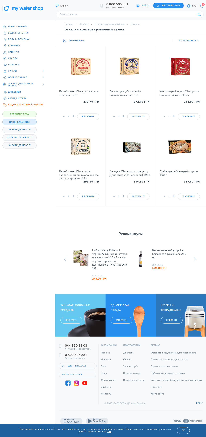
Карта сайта (157, 394)
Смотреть (71, 320)
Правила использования (164, 366)
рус (194, 6)
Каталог (84, 24)
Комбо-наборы (17, 27)
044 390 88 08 (76, 345)
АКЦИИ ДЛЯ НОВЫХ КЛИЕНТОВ (25, 105)
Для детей (14, 92)
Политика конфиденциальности (169, 360)
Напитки (13, 52)
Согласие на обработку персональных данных (176, 380)
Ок (183, 430)
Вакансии (106, 387)
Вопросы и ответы (133, 380)
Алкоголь (14, 46)
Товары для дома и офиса (109, 24)
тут (109, 431)
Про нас (105, 353)
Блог (103, 366)
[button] (65, 259)
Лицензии (156, 387)
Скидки (13, 58)
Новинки (14, 65)
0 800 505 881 (117, 4)
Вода (104, 373)
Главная (68, 24)
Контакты (106, 394)
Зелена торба (130, 366)
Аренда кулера (17, 98)
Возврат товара (132, 373)
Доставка (128, 353)
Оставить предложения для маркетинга (173, 353)
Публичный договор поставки (168, 373)
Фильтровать (76, 41)
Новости (106, 360)
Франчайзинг (108, 380)
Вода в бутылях (18, 33)
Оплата (127, 360)
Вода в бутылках (19, 39)
